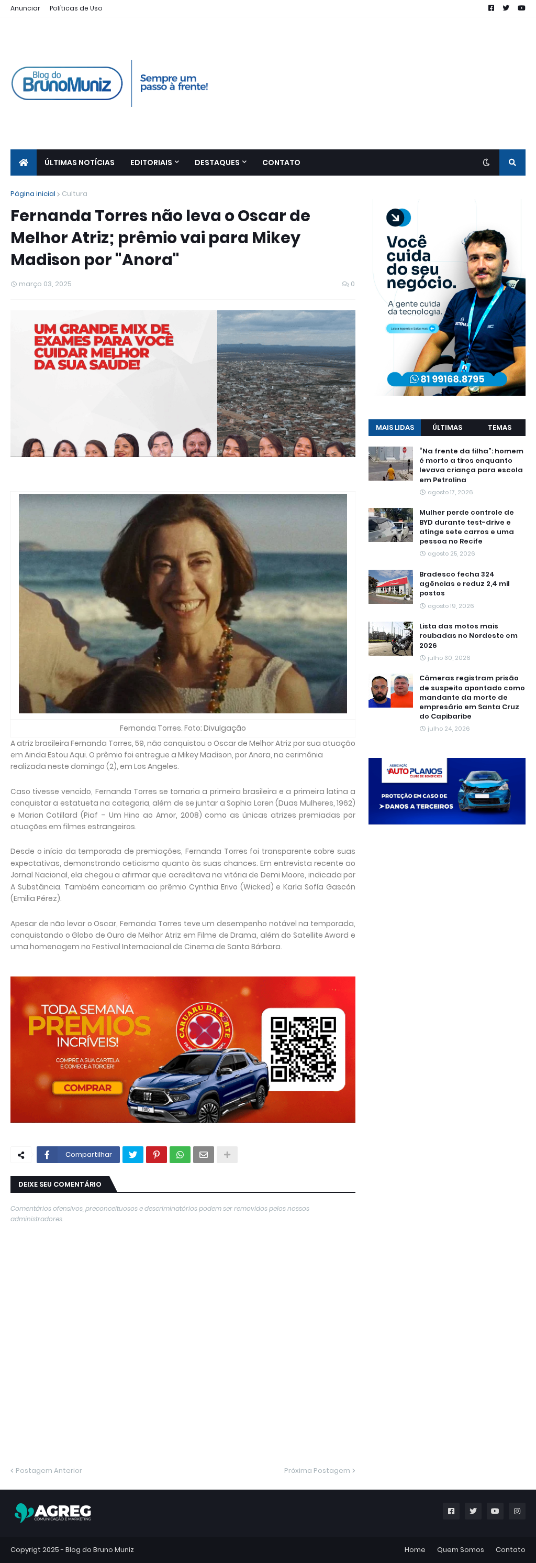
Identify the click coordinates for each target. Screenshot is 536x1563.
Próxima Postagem (317, 1470)
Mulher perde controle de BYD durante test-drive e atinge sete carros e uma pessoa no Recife (466, 527)
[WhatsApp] (180, 1154)
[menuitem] (23, 162)
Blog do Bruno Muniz (99, 1550)
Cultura (74, 194)
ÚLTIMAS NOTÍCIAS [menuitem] (79, 162)
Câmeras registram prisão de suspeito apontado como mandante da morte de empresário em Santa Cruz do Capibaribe (472, 697)
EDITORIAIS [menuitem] (151, 162)
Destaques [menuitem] (217, 162)
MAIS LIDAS (395, 427)
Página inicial (32, 194)
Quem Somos (460, 1550)
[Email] (203, 1154)
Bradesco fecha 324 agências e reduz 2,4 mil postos (464, 584)
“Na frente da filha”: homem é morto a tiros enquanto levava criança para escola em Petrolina (471, 466)
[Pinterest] (156, 1154)
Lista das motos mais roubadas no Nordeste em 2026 (468, 636)
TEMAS (499, 427)
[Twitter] (132, 1154)
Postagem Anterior (49, 1470)
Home (415, 1550)
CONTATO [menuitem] (281, 162)
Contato (511, 1550)
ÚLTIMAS (447, 427)
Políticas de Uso (76, 8)
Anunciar (25, 8)
